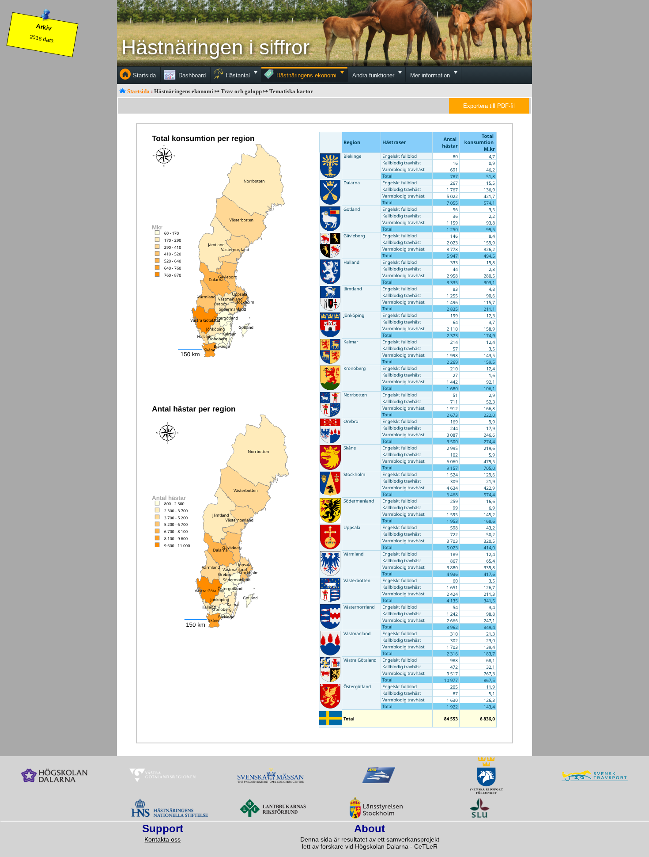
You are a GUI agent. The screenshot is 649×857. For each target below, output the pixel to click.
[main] (324, 434)
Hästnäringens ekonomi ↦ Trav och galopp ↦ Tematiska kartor (233, 91)
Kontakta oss (162, 839)
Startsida (138, 91)
